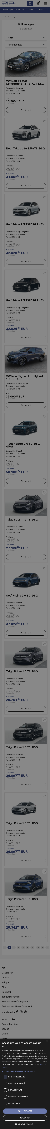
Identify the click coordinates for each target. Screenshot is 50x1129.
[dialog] (25, 1084)
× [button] (47, 1042)
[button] (25, 1071)
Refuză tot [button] (25, 1118)
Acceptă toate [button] (25, 1111)
